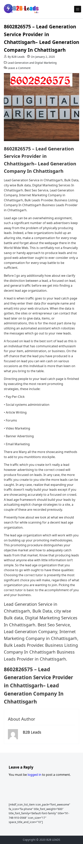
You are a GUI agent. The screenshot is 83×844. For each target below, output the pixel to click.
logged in (34, 774)
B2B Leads (18, 56)
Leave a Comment (19, 68)
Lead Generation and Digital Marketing (32, 63)
